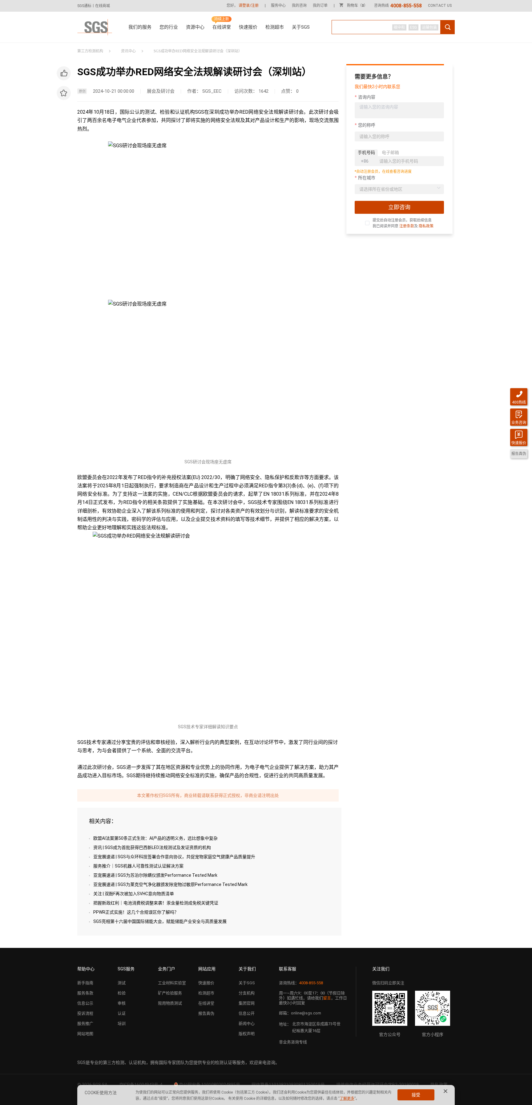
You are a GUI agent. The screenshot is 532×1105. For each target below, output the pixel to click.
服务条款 (85, 993)
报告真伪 (206, 1013)
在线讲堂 (221, 27)
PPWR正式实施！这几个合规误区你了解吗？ (136, 912)
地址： (285, 1024)
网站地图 (85, 1033)
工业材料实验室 (172, 983)
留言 (327, 998)
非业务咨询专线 (293, 1042)
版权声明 (247, 1033)
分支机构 (247, 993)
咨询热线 (398, 5)
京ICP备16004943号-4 (140, 1084)
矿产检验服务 (170, 993)
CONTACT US (440, 5)
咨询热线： (301, 983)
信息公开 (247, 1013)
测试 (122, 983)
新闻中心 (247, 1023)
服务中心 (278, 5)
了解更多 (347, 1098)
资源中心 (195, 27)
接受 (416, 1094)
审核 (122, 1003)
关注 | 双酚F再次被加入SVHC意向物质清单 (133, 893)
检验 (122, 993)
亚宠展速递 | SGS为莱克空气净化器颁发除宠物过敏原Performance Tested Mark (170, 884)
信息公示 (85, 1003)
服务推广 (85, 1023)
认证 (122, 1013)
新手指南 (85, 983)
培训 (122, 1023)
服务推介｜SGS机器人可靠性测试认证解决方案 (138, 865)
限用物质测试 (170, 1003)
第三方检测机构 (90, 51)
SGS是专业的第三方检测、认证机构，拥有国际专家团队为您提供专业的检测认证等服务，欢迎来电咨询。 (178, 1062)
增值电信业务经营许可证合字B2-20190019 (377, 1084)
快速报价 (248, 27)
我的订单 (320, 5)
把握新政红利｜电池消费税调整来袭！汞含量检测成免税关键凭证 (155, 902)
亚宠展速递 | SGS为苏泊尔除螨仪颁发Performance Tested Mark (155, 875)
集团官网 (247, 1003)
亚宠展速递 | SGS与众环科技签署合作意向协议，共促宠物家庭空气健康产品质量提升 (174, 856)
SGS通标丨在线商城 (93, 6)
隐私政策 (426, 226)
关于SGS (301, 27)
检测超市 (274, 27)
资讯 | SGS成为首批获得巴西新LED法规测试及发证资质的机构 (152, 847)
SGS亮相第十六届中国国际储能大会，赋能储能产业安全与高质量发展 (160, 921)
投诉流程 (85, 1013)
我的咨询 (299, 5)
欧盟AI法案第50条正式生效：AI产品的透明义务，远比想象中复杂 (155, 838)
